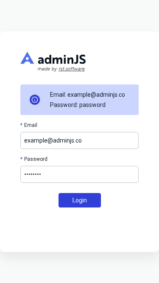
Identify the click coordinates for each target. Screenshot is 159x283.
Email (30, 125)
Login (80, 200)
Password (35, 159)
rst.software (72, 69)
